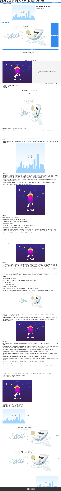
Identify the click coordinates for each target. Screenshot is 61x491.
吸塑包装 (4, 128)
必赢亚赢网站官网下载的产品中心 (30, 52)
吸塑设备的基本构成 (12, 406)
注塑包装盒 (11, 404)
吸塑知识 (30, 56)
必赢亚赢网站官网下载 (54, 2)
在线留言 (30, 58)
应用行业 (30, 57)
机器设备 (10, 405)
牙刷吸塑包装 (8, 376)
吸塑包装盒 (16, 404)
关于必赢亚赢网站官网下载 (30, 51)
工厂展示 (30, 53)
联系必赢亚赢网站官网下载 (30, 60)
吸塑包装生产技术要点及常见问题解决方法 (13, 375)
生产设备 (30, 54)
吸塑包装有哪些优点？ (21, 406)
